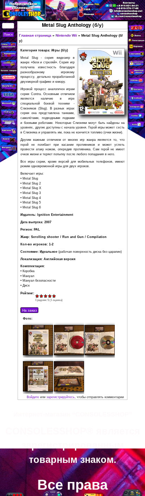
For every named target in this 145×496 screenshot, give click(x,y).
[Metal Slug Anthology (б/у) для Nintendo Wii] (38, 340)
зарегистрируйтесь (60, 397)
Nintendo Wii (66, 35)
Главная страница (35, 35)
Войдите (33, 397)
